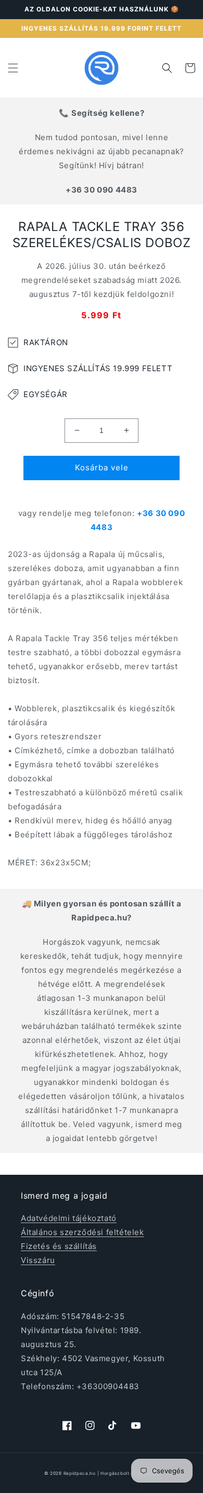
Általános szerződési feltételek (82, 1232)
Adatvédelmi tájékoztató (69, 1218)
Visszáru (38, 1260)
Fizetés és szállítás (59, 1246)
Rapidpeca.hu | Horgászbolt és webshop (111, 1473)
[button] (13, 68)
